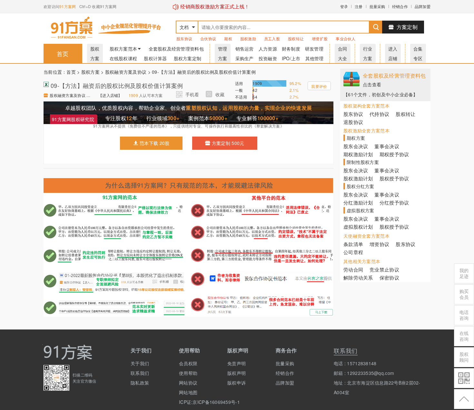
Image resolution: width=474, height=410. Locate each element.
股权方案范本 (123, 48)
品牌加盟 (422, 6)
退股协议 (353, 122)
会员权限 (188, 363)
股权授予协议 (394, 178)
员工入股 (272, 38)
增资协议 (379, 244)
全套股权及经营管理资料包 (176, 48)
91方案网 (67, 6)
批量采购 (377, 6)
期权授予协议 (394, 154)
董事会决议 (386, 146)
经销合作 (400, 6)
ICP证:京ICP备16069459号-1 (198, 402)
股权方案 (90, 72)
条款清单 (353, 244)
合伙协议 (208, 38)
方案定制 (407, 27)
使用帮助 (188, 373)
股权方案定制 (188, 58)
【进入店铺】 (110, 95)
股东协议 (184, 38)
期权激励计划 (358, 154)
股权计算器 (155, 58)
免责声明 (236, 363)
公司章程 (353, 252)
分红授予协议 (394, 202)
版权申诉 (236, 382)
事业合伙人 (345, 38)
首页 (63, 53)
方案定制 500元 (228, 143)
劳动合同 (353, 269)
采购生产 (244, 58)
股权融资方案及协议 (126, 72)
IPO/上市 (291, 58)
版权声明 (236, 373)
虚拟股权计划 (358, 226)
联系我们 (140, 373)
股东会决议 (355, 146)
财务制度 (291, 48)
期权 (228, 38)
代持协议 (379, 113)
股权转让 (296, 38)
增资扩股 (320, 38)
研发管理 (314, 48)
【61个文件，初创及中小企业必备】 (380, 94)
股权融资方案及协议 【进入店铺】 (71, 95)
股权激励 (248, 38)
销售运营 (244, 48)
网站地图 (188, 392)
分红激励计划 (358, 202)
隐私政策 (140, 382)
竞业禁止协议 (384, 269)
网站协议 (188, 382)
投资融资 (268, 58)
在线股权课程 (123, 58)
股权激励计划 (358, 178)
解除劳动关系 (358, 277)
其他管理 (314, 58)
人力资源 (268, 48)
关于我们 (140, 363)
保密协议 (389, 277)
